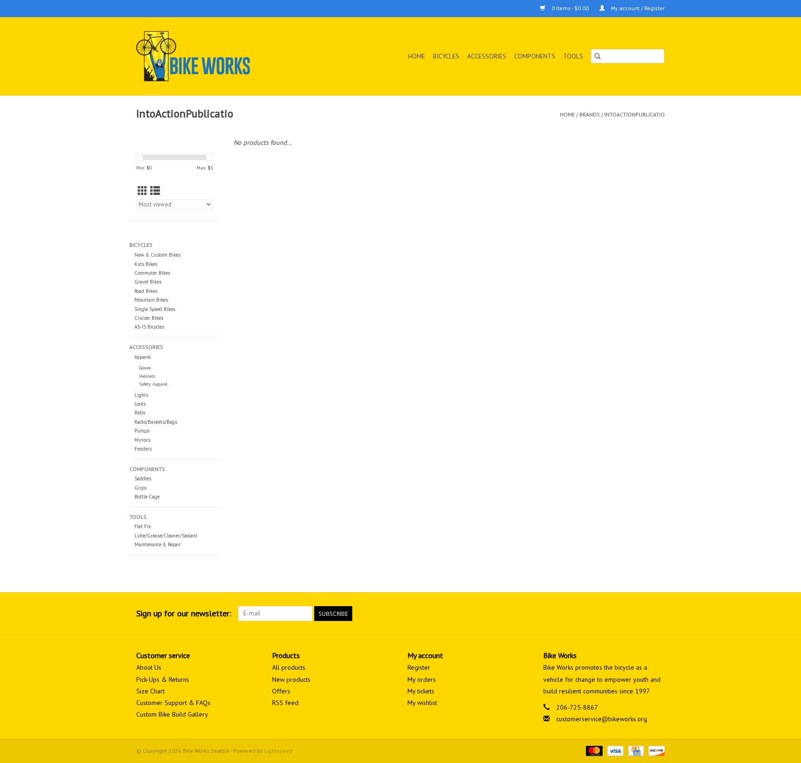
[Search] (597, 56)
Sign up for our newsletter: (183, 613)
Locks (140, 404)
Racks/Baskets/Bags (155, 422)
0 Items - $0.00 (570, 8)
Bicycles (446, 56)
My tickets (420, 691)
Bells (139, 412)
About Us (148, 667)
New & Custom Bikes (157, 255)
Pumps (141, 430)
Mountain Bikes (151, 300)
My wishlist (422, 702)
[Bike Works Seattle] (216, 56)
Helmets (147, 376)
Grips (140, 488)
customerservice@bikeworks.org (601, 719)
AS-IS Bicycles (149, 326)
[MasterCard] (593, 750)
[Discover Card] (655, 750)
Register (418, 667)
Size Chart (150, 691)
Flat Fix (142, 526)
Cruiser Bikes (148, 318)
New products (291, 679)
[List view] (155, 191)
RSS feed (285, 702)
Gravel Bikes (147, 281)
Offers (281, 691)
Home (416, 56)
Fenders (143, 449)
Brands (589, 114)
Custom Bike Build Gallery (172, 714)
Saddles (142, 478)
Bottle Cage (146, 496)
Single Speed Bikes (154, 309)
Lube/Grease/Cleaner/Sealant (165, 535)
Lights (141, 395)
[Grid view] (142, 191)
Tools (573, 56)
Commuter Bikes (152, 273)
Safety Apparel (153, 384)
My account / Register (637, 8)
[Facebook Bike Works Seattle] (624, 613)
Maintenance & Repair (157, 544)
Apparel (142, 357)
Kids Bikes (145, 264)
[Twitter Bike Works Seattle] (640, 613)
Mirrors (142, 440)
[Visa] (614, 750)
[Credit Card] (635, 750)
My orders (421, 679)
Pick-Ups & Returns (162, 679)
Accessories (486, 56)
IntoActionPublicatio (634, 114)
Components (534, 56)
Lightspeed (278, 750)
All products (288, 667)
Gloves (145, 368)
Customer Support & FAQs (173, 702)
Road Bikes (145, 291)
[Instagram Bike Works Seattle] (657, 613)
